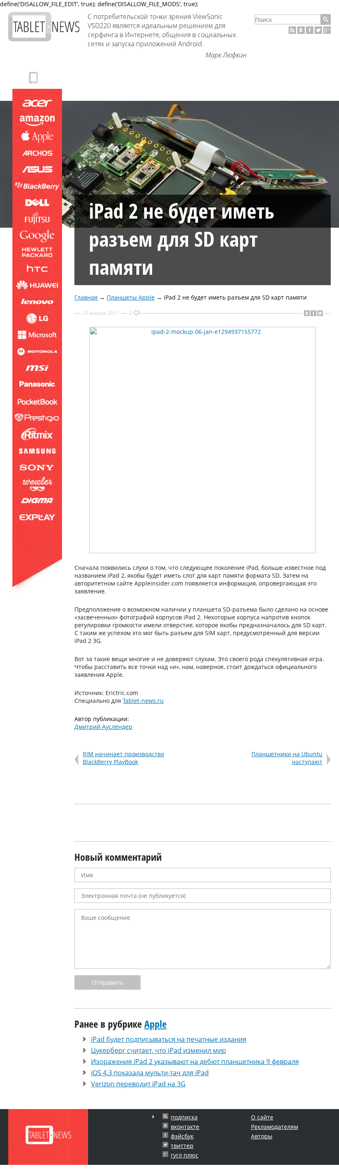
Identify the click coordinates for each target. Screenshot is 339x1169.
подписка (184, 1117)
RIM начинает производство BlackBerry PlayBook (123, 758)
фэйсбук (182, 1136)
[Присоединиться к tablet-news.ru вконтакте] (301, 30)
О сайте (262, 1117)
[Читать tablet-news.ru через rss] (292, 30)
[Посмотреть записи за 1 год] (153, 1116)
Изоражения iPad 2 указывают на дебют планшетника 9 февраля (195, 1061)
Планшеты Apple (131, 297)
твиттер (182, 1146)
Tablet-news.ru (143, 701)
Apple (155, 1024)
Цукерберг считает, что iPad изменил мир (158, 1050)
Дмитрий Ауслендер (103, 727)
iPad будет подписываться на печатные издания (168, 1039)
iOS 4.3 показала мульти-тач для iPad (150, 1072)
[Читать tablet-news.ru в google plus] (327, 30)
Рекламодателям (274, 1127)
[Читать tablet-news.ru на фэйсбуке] (309, 30)
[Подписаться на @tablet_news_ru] (318, 30)
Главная (86, 297)
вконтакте (185, 1127)
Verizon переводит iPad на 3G (138, 1083)
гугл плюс (184, 1155)
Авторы (261, 1136)
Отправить (107, 982)
